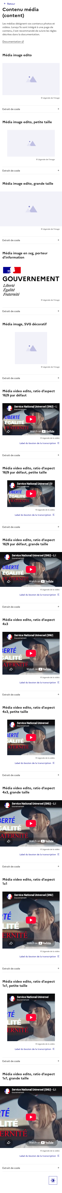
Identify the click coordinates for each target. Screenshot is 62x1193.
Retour (11, 3)
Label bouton (53, 1180)
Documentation (11, 41)
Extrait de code (11, 109)
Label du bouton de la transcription (38, 443)
